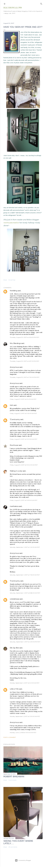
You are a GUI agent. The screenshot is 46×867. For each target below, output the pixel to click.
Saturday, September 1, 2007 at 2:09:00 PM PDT (25, 642)
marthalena (14, 506)
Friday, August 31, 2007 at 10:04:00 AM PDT (24, 465)
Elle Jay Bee (14, 648)
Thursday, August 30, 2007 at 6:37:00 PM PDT (24, 361)
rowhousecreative (11, 223)
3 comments (12, 780)
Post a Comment (9, 737)
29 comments (13, 847)
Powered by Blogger (24, 860)
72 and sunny (15, 419)
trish (11, 405)
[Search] (41, 3)
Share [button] (5, 280)
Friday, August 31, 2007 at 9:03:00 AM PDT (23, 413)
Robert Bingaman (13, 776)
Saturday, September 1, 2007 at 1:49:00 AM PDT (25, 547)
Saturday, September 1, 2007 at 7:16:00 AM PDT (25, 575)
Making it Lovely (16, 471)
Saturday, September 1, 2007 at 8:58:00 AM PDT (25, 593)
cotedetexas (14, 599)
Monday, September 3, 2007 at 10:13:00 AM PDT (25, 716)
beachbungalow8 (12, 7)
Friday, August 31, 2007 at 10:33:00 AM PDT (23, 500)
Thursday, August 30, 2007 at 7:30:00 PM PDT (24, 377)
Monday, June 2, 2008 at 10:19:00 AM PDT (23, 732)
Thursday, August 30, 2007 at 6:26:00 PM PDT (24, 337)
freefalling (13, 291)
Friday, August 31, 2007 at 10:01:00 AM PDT (23, 439)
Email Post (12, 280)
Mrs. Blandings (15, 343)
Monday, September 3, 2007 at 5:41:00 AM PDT (24, 683)
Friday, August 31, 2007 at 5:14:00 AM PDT (23, 399)
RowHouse (14, 445)
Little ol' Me (14, 689)
